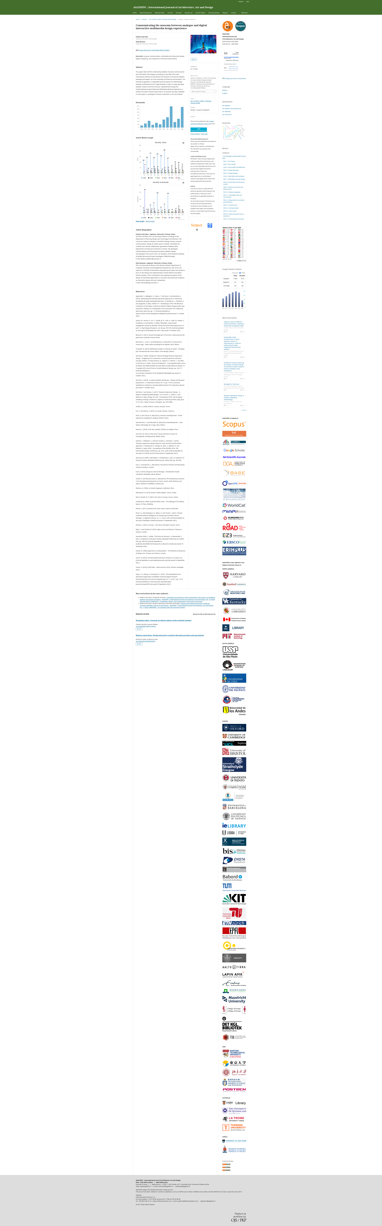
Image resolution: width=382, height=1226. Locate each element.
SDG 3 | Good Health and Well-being (234, 167)
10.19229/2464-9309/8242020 (145, 641)
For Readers (226, 105)
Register (241, 1)
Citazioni (226, 279)
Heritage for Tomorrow (231, 384)
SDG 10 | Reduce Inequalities (231, 192)
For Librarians (227, 114)
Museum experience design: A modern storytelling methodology (234, 397)
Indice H (226, 282)
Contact (233, 13)
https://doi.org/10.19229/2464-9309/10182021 (154, 50)
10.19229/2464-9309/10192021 (146, 626)
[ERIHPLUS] (234, 555)
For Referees (226, 111)
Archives (179, 13)
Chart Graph (140, 221)
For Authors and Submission (231, 108)
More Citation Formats (199, 91)
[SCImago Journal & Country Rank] (234, 78)
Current (170, 13)
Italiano (224, 90)
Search (245, 13)
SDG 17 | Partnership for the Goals (233, 219)
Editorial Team (159, 13)
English (224, 93)
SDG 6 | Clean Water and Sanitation (233, 176)
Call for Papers (200, 13)
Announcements (214, 13)
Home (135, 13)
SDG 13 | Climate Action (230, 205)
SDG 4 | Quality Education (231, 170)
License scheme (195, 134)
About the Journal (146, 13)
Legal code (204, 134)
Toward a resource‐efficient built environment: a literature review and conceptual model (234, 324)
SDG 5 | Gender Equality (230, 173)
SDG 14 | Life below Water (231, 208)
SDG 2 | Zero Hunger (229, 164)
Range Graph (150, 221)
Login (247, 1)
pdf (194, 59)
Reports (225, 13)
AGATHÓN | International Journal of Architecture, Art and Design (173, 7)
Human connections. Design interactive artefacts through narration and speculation (170, 635)
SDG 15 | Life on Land (229, 211)
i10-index (226, 286)
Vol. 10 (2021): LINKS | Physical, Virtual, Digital (162, 19)
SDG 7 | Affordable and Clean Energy (234, 179)
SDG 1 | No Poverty (229, 161)
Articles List (188, 13)
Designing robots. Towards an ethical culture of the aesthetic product (163, 620)
